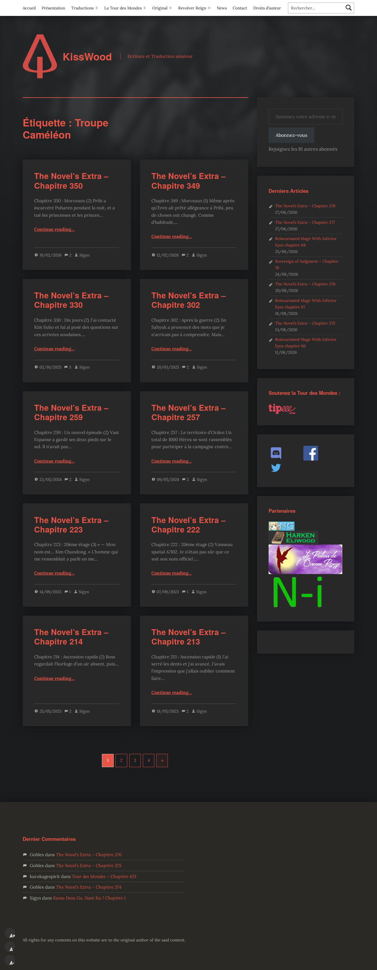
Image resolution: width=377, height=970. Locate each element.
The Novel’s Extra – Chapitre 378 (305, 205)
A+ (12, 935)
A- (12, 963)
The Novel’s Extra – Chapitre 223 (71, 524)
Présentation (53, 8)
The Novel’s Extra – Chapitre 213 (188, 636)
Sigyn (84, 255)
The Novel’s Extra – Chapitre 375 (305, 323)
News (222, 8)
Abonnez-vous (291, 135)
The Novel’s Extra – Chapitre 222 (188, 524)
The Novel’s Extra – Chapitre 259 (71, 412)
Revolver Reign (192, 8)
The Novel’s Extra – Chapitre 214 (71, 636)
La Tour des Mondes (123, 8)
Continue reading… (54, 229)
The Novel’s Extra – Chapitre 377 (305, 222)
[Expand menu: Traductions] (96, 7)
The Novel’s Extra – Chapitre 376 (305, 284)
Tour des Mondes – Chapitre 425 (104, 876)
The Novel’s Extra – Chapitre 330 (71, 300)
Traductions (82, 8)
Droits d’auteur (267, 8)
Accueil (29, 8)
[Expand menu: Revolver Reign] (209, 7)
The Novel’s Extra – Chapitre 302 (188, 300)
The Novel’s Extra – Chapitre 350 (71, 180)
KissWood (87, 56)
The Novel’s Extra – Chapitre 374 (88, 887)
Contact (240, 8)
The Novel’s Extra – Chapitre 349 (188, 180)
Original (160, 8)
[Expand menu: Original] (170, 7)
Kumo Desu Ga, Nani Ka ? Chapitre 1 (89, 898)
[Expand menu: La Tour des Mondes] (144, 7)
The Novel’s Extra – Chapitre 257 (188, 412)
